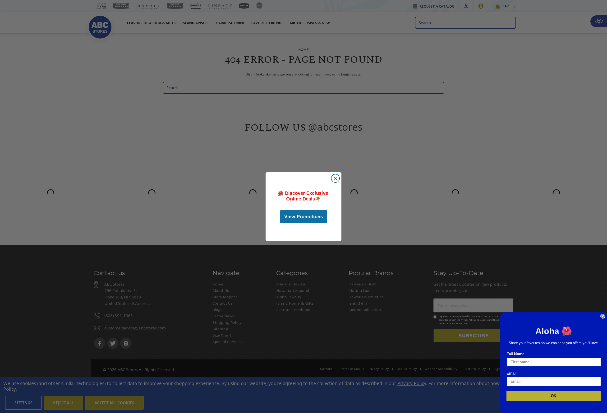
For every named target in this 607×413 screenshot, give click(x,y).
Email (511, 373)
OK (553, 396)
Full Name (515, 354)
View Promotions (303, 216)
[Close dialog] (335, 178)
